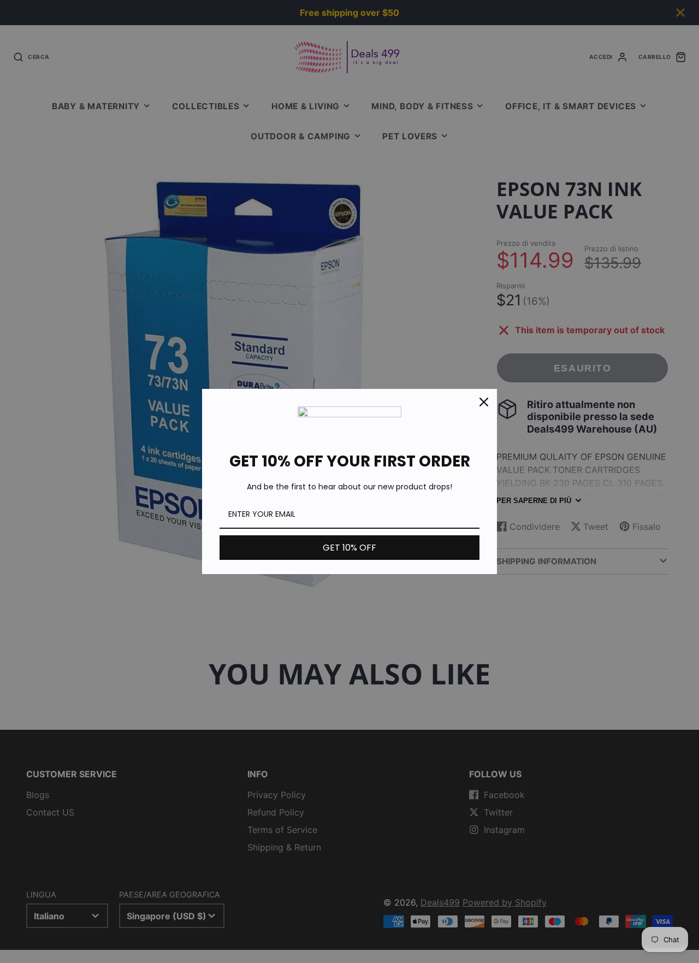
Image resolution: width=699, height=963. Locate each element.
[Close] (484, 402)
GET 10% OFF (349, 547)
